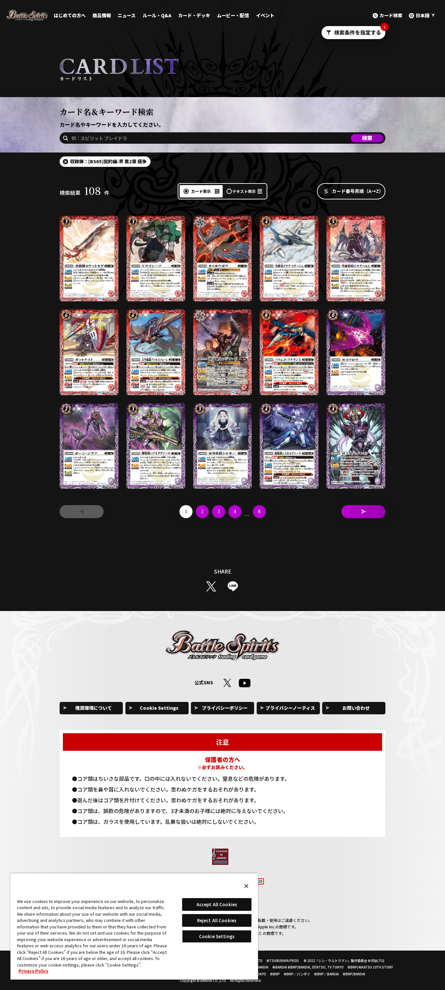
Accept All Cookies (216, 904)
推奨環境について (93, 708)
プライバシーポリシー (225, 708)
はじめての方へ (70, 15)
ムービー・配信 (233, 15)
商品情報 (102, 15)
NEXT (363, 511)
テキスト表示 (244, 191)
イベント (265, 15)
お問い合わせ (356, 708)
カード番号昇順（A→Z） (357, 191)
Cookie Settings (159, 708)
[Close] (246, 886)
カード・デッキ (194, 15)
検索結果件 (84, 193)
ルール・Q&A (157, 15)
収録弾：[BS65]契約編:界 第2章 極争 (108, 161)
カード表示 (201, 191)
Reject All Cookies (217, 920)
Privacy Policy (33, 971)
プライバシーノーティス (290, 708)
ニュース (127, 15)
